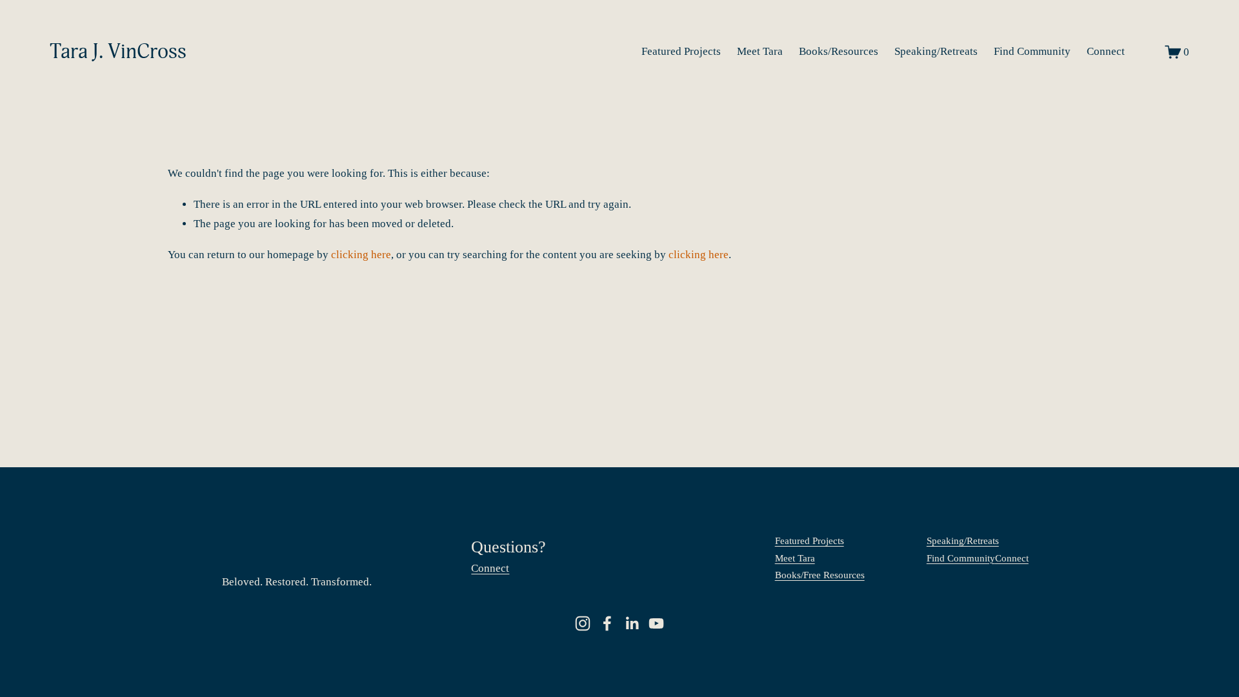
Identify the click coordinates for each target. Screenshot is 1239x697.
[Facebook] (607, 623)
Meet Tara (760, 51)
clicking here (361, 254)
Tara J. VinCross (118, 52)
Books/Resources (838, 51)
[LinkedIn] (632, 623)
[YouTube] (656, 623)
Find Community (1032, 51)
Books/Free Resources (820, 575)
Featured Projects (681, 51)
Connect (1106, 51)
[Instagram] (582, 623)
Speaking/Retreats (936, 51)
